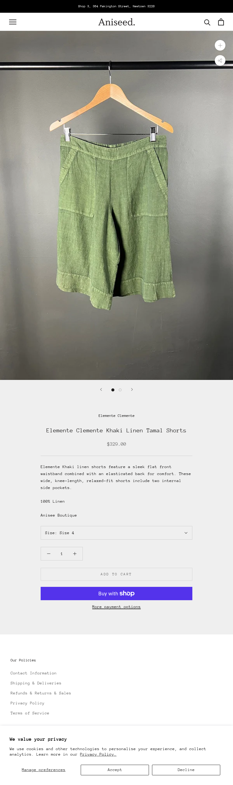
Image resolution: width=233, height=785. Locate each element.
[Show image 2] (120, 389)
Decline (186, 769)
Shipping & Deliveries (36, 683)
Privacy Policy (28, 703)
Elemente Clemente (117, 416)
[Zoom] (220, 45)
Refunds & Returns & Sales (41, 693)
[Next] (132, 389)
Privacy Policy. (98, 754)
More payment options (116, 606)
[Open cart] (221, 21)
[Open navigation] (12, 22)
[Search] (207, 22)
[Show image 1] (112, 389)
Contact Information (34, 673)
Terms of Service (30, 713)
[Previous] (101, 389)
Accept (115, 769)
